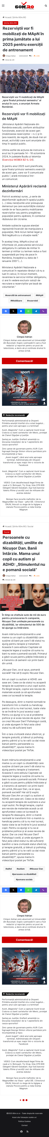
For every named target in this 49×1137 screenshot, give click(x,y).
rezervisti (33, 300)
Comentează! (24, 361)
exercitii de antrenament (19, 295)
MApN (40, 295)
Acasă (8, 17)
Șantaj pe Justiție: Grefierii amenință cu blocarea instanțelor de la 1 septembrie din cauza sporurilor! (22, 442)
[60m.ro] (24, 5)
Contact (24, 1125)
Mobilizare (17, 300)
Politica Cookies (24, 1121)
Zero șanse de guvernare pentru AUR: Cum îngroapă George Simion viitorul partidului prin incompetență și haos (24, 451)
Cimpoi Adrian (11, 56)
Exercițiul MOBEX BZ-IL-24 (18, 159)
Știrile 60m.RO (19, 17)
